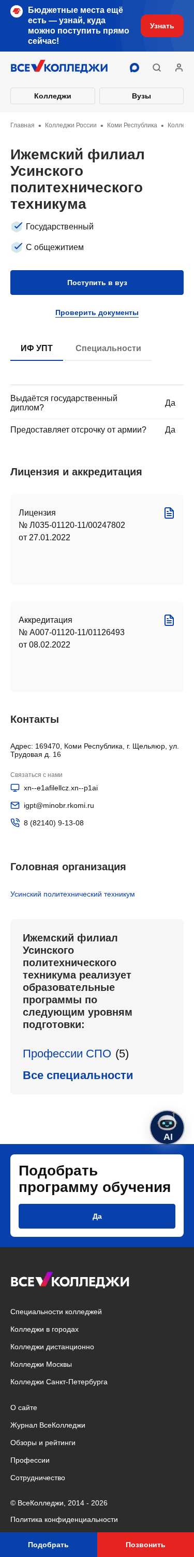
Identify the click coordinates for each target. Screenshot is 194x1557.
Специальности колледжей (56, 1311)
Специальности (108, 348)
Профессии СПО (67, 1053)
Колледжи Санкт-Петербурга (59, 1382)
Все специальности (78, 1075)
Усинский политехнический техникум (72, 894)
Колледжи (52, 96)
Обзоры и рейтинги (43, 1442)
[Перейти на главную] (59, 67)
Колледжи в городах (44, 1329)
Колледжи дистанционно (52, 1347)
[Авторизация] (179, 67)
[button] (157, 67)
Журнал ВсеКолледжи (47, 1425)
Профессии (30, 1460)
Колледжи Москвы (41, 1364)
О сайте (23, 1407)
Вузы (141, 96)
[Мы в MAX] (134, 67)
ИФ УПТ (37, 348)
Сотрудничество (37, 1477)
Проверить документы (97, 312)
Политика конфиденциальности (64, 1519)
